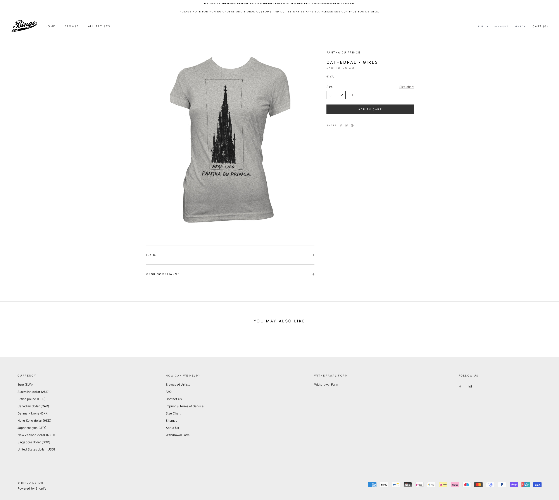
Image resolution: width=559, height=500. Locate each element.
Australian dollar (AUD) (33, 392)
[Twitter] (346, 125)
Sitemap (172, 420)
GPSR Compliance (162, 274)
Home (50, 26)
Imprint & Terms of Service (185, 406)
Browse (72, 26)
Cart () (540, 26)
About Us (172, 428)
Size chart (406, 87)
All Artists (99, 26)
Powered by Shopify (32, 488)
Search (520, 26)
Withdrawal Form (178, 435)
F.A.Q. (151, 255)
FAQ (169, 392)
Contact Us (174, 399)
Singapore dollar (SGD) (33, 442)
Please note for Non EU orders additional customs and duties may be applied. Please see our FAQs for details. (280, 11)
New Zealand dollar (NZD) (36, 435)
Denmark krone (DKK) (32, 413)
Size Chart (173, 413)
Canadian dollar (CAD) (33, 406)
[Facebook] (341, 125)
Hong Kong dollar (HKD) (34, 420)
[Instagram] (470, 386)
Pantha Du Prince (343, 52)
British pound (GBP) (31, 399)
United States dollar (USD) (36, 449)
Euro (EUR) (25, 384)
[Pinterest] (352, 125)
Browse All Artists (178, 384)
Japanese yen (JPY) (31, 428)
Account (501, 26)
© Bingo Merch (30, 482)
